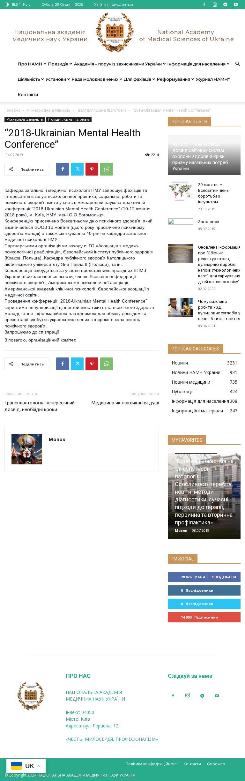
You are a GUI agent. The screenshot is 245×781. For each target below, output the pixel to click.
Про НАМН (30, 63)
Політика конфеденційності (152, 764)
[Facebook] (204, 4)
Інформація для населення (196, 63)
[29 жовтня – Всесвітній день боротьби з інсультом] (180, 190)
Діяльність (29, 79)
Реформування (173, 79)
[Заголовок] (180, 227)
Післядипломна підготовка (102, 110)
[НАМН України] (122, 32)
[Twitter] (77, 169)
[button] (237, 64)
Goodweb (216, 764)
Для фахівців (137, 79)
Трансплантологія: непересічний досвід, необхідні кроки (39, 406)
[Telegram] (225, 4)
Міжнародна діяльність (48, 110)
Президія (58, 63)
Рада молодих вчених (95, 79)
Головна (12, 110)
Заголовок (208, 221)
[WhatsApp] (106, 169)
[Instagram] (214, 4)
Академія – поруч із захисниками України (118, 63)
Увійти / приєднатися (113, 4)
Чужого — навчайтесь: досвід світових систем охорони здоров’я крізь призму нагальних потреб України (200, 156)
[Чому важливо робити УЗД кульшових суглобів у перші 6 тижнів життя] (180, 307)
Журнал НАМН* (213, 79)
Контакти (28, 94)
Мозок (57, 439)
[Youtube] (236, 4)
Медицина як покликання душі (125, 403)
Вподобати (224, 576)
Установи (56, 79)
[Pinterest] (91, 169)
